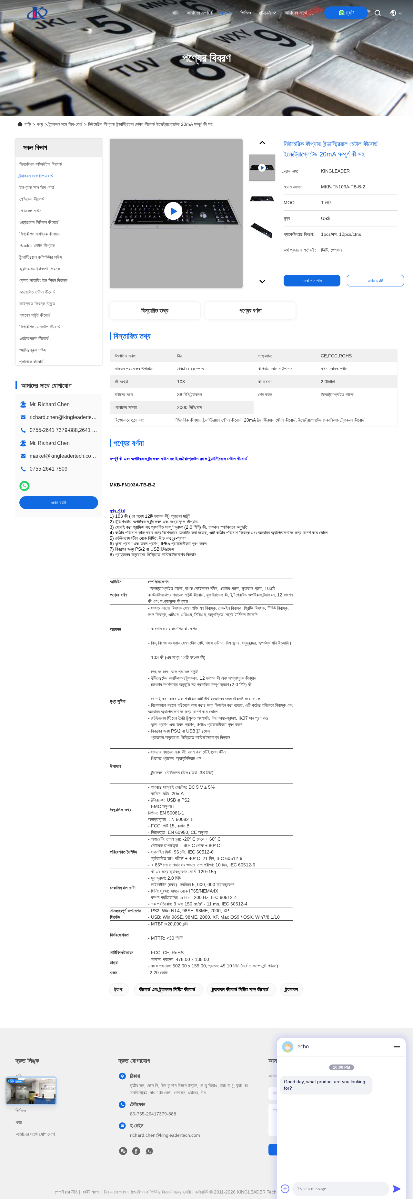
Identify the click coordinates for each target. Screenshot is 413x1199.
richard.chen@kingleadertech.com (69, 417)
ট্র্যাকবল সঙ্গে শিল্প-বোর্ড (65, 124)
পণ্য (223, 13)
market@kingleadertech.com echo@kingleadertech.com (96, 456)
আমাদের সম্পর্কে (199, 12)
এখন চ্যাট (58, 502)
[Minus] (397, 1047)
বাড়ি (175, 12)
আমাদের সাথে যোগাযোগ (300, 12)
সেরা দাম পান (312, 280)
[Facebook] (136, 1152)
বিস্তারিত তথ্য (154, 310)
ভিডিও (245, 12)
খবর (18, 1122)
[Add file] (285, 1189)
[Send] (397, 1189)
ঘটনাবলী (265, 13)
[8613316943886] (149, 1152)
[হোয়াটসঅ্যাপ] (24, 486)
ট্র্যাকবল (291, 989)
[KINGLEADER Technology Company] (37, 13)
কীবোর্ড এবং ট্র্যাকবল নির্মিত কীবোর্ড (167, 989)
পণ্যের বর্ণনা (250, 310)
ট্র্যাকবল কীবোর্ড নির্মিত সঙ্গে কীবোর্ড (240, 989)
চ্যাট (350, 12)
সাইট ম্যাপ (91, 1191)
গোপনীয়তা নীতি (66, 1191)
